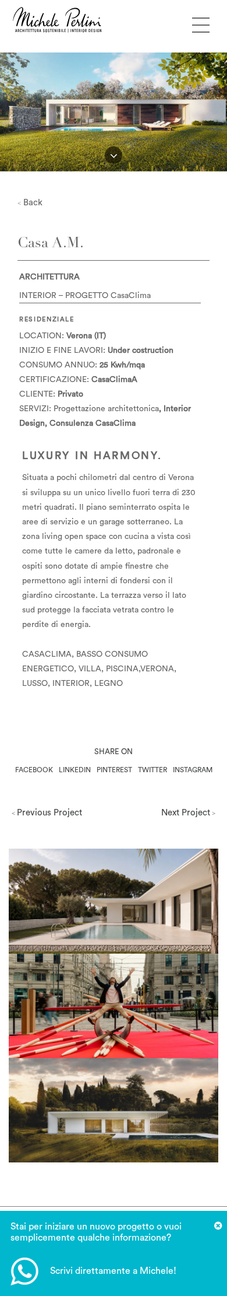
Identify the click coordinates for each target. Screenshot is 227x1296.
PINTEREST (114, 769)
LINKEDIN (75, 769)
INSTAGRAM (192, 769)
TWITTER (152, 769)
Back (29, 202)
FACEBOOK (34, 769)
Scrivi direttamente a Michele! (113, 1271)
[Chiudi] (218, 1226)
